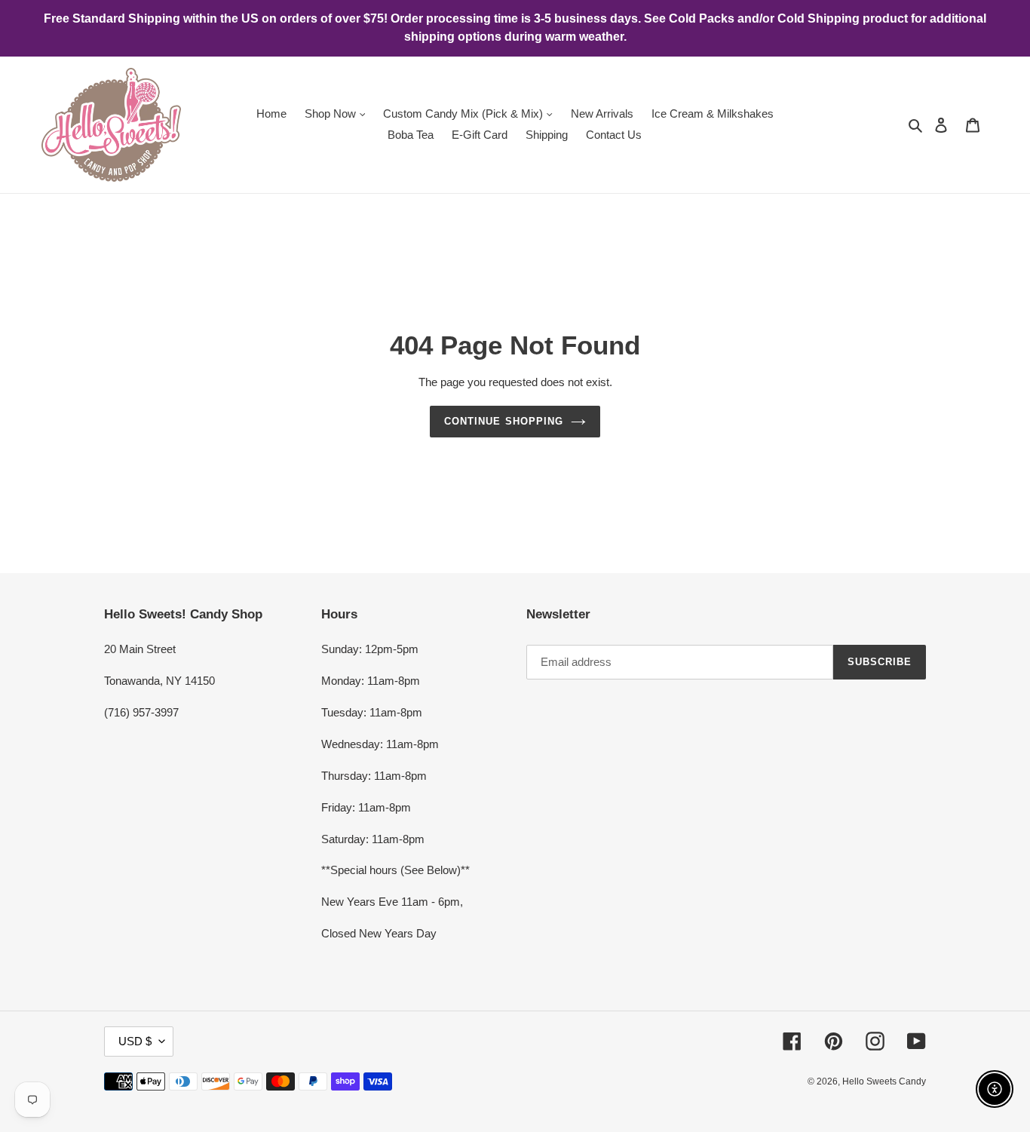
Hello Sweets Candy (884, 1081)
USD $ (135, 1041)
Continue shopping (503, 421)
